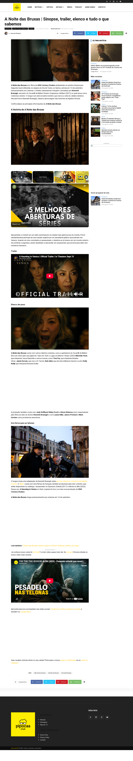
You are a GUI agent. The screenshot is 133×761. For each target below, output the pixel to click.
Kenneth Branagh (66, 673)
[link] (14, 187)
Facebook (54, 609)
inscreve (69, 552)
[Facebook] (110, 1)
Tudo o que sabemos (20, 28)
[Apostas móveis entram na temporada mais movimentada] (95, 132)
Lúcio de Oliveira (16, 33)
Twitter (62, 609)
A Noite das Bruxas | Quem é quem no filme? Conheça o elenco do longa (51, 546)
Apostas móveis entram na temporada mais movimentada (111, 131)
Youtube (77, 609)
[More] (126, 33)
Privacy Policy (44, 737)
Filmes (31, 28)
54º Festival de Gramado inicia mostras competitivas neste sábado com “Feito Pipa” (111, 96)
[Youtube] (120, 1)
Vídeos (69, 7)
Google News (25, 612)
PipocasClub (14, 748)
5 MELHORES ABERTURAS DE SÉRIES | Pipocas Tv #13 (40, 186)
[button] (107, 1)
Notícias (38, 7)
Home (30, 7)
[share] (84, 186)
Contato (101, 7)
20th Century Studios (40, 673)
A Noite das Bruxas (53, 673)
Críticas (49, 7)
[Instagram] (113, 1)
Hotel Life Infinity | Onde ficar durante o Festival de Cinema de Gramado (111, 84)
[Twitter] (117, 1)
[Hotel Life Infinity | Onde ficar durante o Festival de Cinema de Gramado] (95, 84)
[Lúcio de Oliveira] (6, 33)
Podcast (78, 7)
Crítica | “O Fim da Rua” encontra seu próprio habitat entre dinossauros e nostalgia (111, 108)
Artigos (59, 7)
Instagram (69, 609)
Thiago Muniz (94, 71)
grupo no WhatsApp (68, 660)
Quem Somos (90, 7)
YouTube (36, 552)
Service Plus (44, 735)
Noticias (43, 720)
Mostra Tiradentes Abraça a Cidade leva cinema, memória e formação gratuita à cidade (112, 120)
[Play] (65, 177)
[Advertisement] (106, 224)
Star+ (22, 484)
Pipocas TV (43, 725)
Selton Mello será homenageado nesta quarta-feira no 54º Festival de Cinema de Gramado (106, 67)
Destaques (94, 63)
